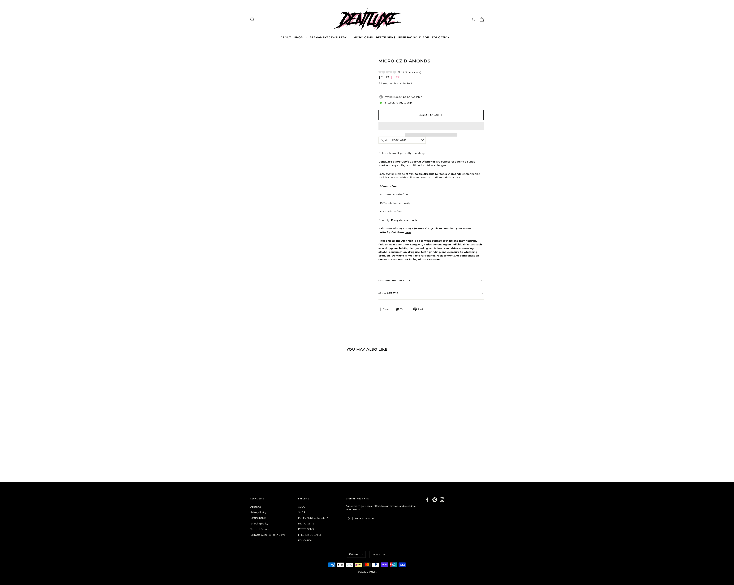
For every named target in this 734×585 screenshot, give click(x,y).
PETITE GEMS (385, 37)
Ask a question (389, 293)
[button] (431, 126)
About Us (255, 506)
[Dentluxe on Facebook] (427, 499)
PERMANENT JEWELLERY (329, 37)
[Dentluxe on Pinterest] (434, 499)
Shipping (383, 83)
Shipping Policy (259, 523)
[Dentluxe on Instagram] (442, 499)
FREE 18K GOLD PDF (413, 37)
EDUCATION (441, 37)
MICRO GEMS (363, 37)
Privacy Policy (258, 512)
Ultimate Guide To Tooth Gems (267, 534)
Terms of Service (259, 529)
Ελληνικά (354, 554)
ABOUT (286, 37)
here (408, 232)
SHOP (299, 37)
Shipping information (394, 280)
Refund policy (258, 517)
